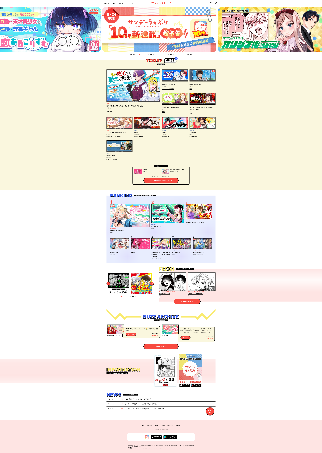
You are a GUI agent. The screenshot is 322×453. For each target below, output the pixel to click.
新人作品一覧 (186, 301)
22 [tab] (191, 54)
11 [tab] (159, 54)
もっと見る (160, 346)
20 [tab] (185, 54)
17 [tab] (176, 54)
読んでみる (131, 334)
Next (152, 283)
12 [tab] (162, 54)
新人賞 (121, 3)
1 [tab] (131, 54)
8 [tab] (151, 54)
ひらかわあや (155, 333)
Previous (108, 283)
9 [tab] (153, 54)
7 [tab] (148, 54)
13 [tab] (165, 54)
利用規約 (178, 425)
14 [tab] (168, 54)
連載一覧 (106, 3)
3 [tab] (136, 54)
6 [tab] (145, 54)
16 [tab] (173, 54)
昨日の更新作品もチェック (160, 180)
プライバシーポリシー (167, 425)
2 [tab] (133, 54)
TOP (143, 425)
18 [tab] (179, 54)
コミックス (129, 3)
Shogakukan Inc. (157, 429)
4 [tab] (139, 54)
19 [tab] (182, 54)
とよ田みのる (209, 337)
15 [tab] (171, 54)
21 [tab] (188, 54)
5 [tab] (142, 54)
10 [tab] (156, 54)
